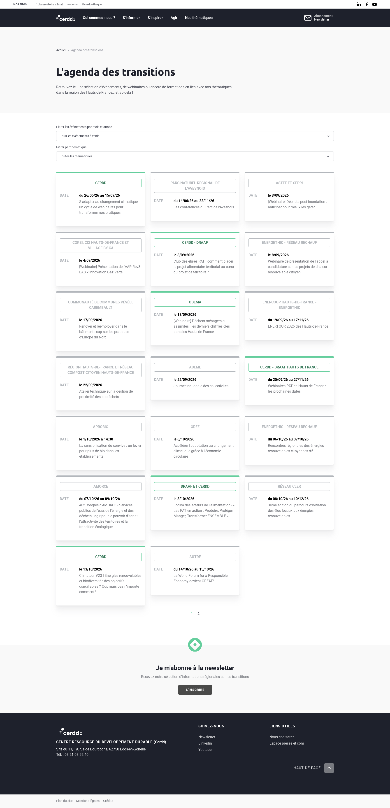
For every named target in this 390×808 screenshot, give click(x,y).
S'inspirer (155, 18)
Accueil (61, 50)
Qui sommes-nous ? (99, 18)
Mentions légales (88, 801)
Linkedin (205, 743)
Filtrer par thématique (71, 147)
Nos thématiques (199, 18)
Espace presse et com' (286, 743)
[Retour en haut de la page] (329, 768)
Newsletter (206, 737)
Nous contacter (281, 737)
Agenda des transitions (87, 50)
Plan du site (64, 801)
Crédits (108, 801)
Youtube (204, 749)
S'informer (131, 18)
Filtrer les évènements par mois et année (84, 127)
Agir (174, 18)
